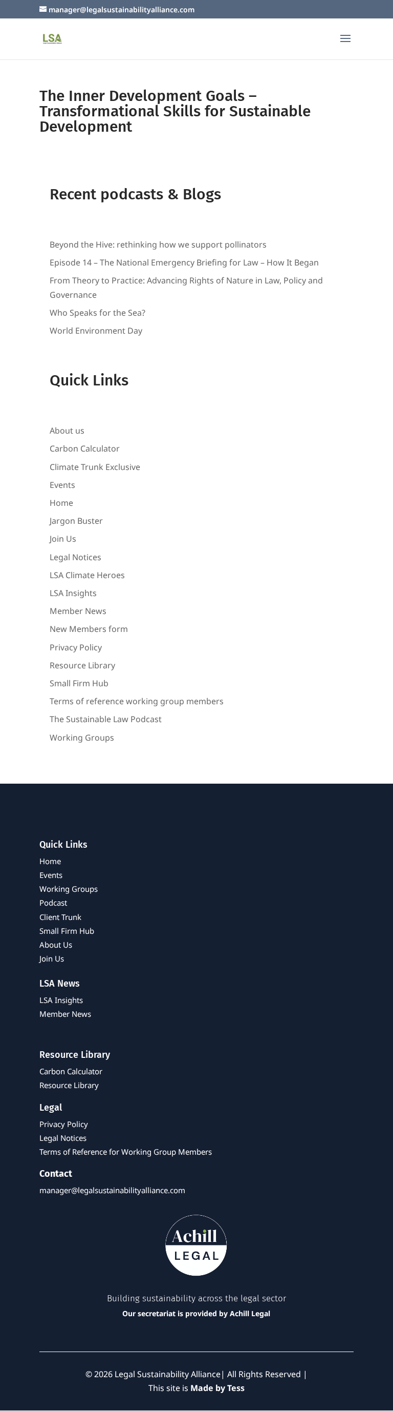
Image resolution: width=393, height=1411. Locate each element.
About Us (55, 944)
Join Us (63, 538)
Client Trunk (60, 917)
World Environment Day (96, 330)
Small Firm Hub (79, 683)
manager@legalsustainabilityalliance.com (112, 1190)
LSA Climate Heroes (87, 575)
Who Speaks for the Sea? (97, 312)
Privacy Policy (76, 647)
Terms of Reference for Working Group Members (125, 1152)
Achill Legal (250, 1313)
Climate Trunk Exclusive (95, 467)
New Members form (89, 629)
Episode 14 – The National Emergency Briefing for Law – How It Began (184, 262)
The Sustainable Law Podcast (106, 719)
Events (62, 484)
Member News (78, 611)
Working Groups (82, 737)
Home (61, 502)
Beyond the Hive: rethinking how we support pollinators (158, 244)
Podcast (53, 902)
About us (67, 430)
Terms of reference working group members (137, 701)
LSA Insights (73, 593)
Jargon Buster (76, 520)
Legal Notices (75, 557)
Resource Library (82, 665)
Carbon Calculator (85, 448)
